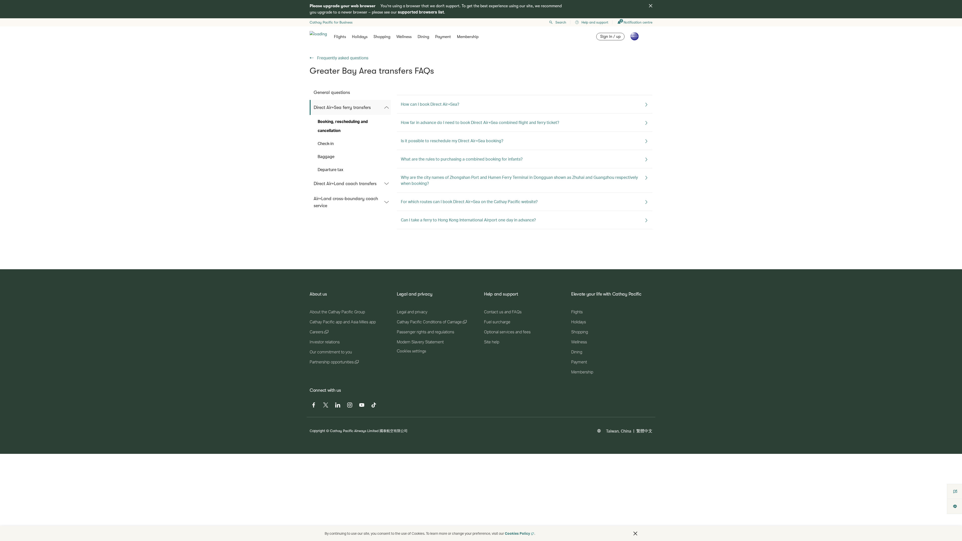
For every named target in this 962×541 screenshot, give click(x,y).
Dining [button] (423, 37)
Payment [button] (443, 37)
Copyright (317, 431)
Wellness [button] (404, 37)
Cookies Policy (517, 533)
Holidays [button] (360, 37)
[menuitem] (350, 92)
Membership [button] (467, 37)
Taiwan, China (618, 431)
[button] (635, 533)
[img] (650, 6)
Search (560, 22)
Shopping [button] (382, 37)
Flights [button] (340, 37)
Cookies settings (411, 351)
